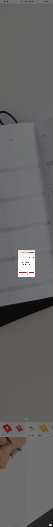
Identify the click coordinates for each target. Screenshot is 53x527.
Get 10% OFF (26, 272)
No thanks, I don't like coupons (26, 274)
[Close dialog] (34, 251)
